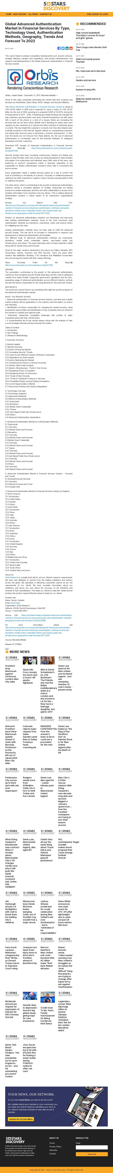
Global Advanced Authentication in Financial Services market (35, 107)
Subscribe (92, 1154)
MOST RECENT (20, 14)
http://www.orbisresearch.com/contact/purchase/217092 (29, 265)
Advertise (53, 1150)
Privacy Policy (55, 1147)
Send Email (15, 603)
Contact (52, 1154)
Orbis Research (11, 577)
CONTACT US (46, 14)
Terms (52, 1143)
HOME (9, 14)
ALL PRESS (33, 14)
